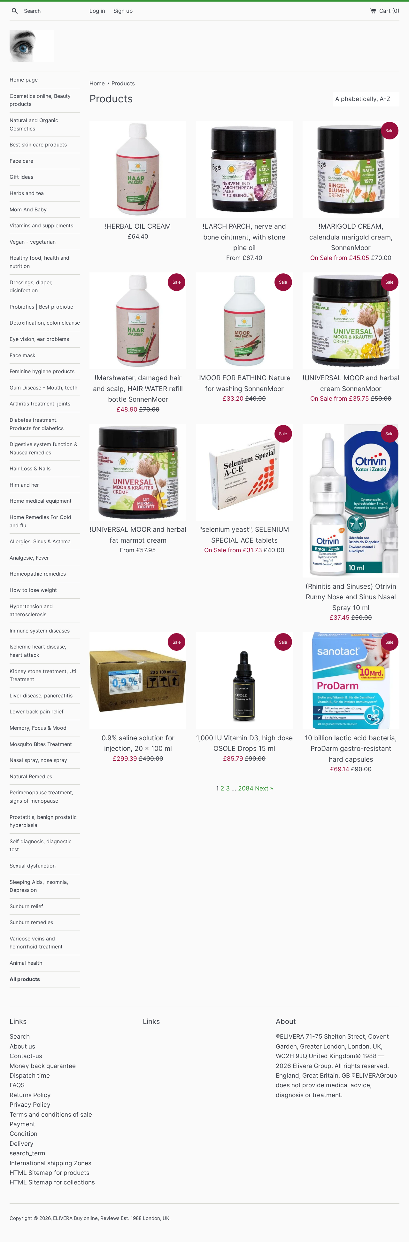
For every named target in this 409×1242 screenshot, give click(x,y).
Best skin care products (38, 144)
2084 (245, 788)
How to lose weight (33, 590)
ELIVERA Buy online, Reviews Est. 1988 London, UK (111, 1218)
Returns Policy (30, 1095)
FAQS (17, 1085)
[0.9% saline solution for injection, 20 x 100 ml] (137, 680)
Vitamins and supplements (41, 225)
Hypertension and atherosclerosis (31, 610)
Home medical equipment (41, 501)
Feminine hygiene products (42, 371)
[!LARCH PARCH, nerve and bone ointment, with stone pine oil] (244, 169)
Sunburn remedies (31, 922)
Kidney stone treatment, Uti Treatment (43, 675)
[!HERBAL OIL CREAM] (137, 169)
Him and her (24, 485)
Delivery (22, 1143)
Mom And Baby (28, 209)
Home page (24, 79)
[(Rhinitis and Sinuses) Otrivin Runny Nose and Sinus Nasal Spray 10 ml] (351, 501)
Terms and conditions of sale (51, 1114)
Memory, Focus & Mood (38, 728)
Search (20, 1036)
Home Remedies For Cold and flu (40, 521)
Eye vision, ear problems (39, 339)
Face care (21, 161)
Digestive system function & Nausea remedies (43, 448)
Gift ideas (21, 177)
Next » (264, 788)
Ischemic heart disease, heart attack (38, 650)
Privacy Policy (30, 1104)
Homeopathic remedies (38, 573)
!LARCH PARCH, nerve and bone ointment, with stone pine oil (244, 237)
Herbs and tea (27, 193)
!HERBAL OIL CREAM (138, 226)
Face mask (22, 355)
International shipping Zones (50, 1163)
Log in (97, 10)
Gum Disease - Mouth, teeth (43, 387)
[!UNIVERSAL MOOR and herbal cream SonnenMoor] (351, 320)
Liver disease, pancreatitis (41, 695)
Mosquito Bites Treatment (41, 744)
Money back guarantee (43, 1066)
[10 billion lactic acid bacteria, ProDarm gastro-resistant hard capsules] (351, 680)
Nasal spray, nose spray (38, 760)
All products (25, 979)
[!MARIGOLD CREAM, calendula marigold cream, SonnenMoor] (351, 169)
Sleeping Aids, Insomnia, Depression (39, 886)
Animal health (26, 963)
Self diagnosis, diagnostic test (41, 845)
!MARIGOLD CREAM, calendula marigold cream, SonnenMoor (351, 237)
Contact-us (26, 1056)
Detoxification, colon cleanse (45, 322)
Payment (22, 1124)
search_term (27, 1153)
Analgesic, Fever (29, 557)
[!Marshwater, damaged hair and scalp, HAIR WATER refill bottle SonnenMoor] (137, 320)
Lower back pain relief (37, 711)
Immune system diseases (40, 630)
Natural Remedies (31, 776)
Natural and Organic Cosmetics (34, 124)
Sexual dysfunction (33, 865)
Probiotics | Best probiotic (41, 306)
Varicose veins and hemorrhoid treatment (36, 942)
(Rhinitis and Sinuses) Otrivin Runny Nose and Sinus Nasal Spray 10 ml (350, 597)
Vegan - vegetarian (33, 242)
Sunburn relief (26, 906)
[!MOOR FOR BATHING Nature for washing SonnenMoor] (244, 320)
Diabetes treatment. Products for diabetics (37, 424)
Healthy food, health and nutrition (39, 262)
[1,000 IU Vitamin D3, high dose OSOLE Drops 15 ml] (244, 680)
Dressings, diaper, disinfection (31, 286)
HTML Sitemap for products (49, 1172)
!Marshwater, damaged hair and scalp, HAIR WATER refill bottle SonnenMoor (138, 388)
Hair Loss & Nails (30, 468)
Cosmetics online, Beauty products (40, 100)
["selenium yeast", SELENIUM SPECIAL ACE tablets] (244, 472)
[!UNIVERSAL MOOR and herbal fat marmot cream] (137, 472)
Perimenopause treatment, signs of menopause (41, 796)
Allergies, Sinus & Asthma (40, 541)
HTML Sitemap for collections (52, 1182)
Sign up (123, 10)
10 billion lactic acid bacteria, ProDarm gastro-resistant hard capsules (351, 748)
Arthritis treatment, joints (40, 403)
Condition (23, 1133)
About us (22, 1046)
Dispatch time (30, 1075)
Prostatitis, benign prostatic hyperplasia (43, 821)
